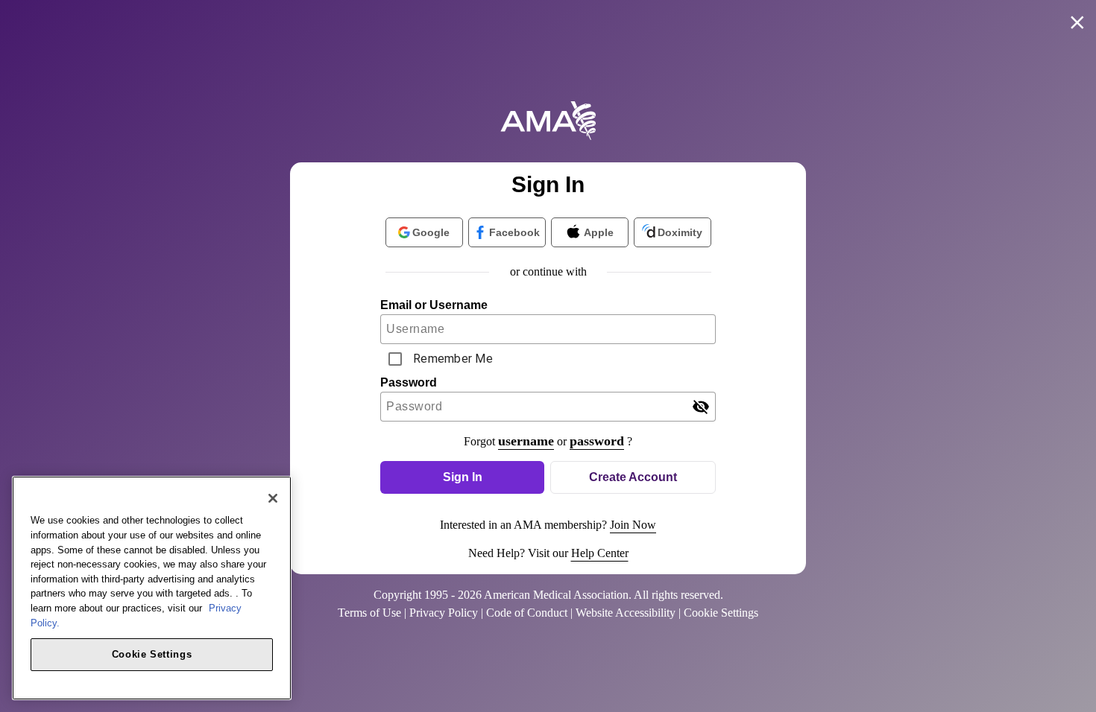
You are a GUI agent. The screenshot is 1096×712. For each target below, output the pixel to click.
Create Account (633, 477)
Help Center (600, 553)
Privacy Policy (443, 612)
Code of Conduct (526, 612)
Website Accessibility (625, 612)
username (526, 440)
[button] (462, 477)
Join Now (633, 524)
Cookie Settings (152, 653)
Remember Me (453, 359)
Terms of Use (369, 612)
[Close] (272, 498)
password (597, 440)
